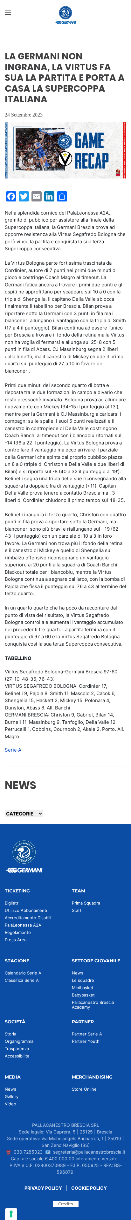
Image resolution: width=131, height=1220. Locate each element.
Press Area (15, 939)
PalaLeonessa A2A (23, 925)
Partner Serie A (87, 1033)
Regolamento (18, 932)
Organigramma (19, 1041)
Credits (65, 1203)
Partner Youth (86, 1041)
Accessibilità (17, 1055)
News (77, 972)
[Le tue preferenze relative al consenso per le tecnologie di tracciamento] (11, 1214)
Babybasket (83, 994)
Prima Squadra (86, 903)
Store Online (84, 1089)
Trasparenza (17, 1048)
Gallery (11, 1096)
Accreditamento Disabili (28, 917)
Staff (76, 910)
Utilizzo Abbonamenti (26, 910)
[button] (8, 13)
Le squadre (83, 980)
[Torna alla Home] (65, 13)
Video (10, 1103)
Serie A (13, 750)
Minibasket (82, 987)
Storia (10, 1033)
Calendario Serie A (23, 972)
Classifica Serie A (22, 980)
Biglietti (12, 903)
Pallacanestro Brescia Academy (93, 1005)
